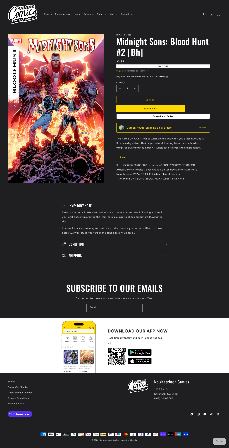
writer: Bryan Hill (173, 178)
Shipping (120, 71)
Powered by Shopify (128, 440)
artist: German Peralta (129, 169)
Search (11, 381)
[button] (47, 14)
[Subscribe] (138, 308)
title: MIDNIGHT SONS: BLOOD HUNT (139, 178)
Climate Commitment (19, 398)
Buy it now (150, 108)
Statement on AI (16, 403)
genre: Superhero (186, 169)
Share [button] (122, 157)
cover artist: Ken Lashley (159, 169)
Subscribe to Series (163, 116)
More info (202, 127)
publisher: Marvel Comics (164, 174)
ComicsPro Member (18, 387)
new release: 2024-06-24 (132, 174)
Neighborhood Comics (109, 440)
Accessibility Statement (20, 392)
